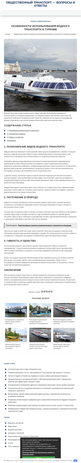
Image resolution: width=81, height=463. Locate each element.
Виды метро (12, 426)
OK (75, 460)
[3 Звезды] (47, 291)
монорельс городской (16, 433)
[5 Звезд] (51, 291)
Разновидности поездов (17, 440)
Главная (33, 21)
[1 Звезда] (42, 291)
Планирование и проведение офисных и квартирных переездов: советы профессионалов (41, 385)
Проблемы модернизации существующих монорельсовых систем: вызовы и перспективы (41, 405)
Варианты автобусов (15, 423)
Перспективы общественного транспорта (23, 436)
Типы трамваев (13, 446)
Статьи (10, 443)
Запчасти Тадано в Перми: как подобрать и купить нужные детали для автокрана (37, 376)
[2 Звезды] (44, 291)
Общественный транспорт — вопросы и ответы (40, 4)
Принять (38, 458)
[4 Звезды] (49, 291)
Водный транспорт (44, 21)
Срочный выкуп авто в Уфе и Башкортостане (24, 369)
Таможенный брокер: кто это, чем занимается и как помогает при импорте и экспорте (39, 372)
